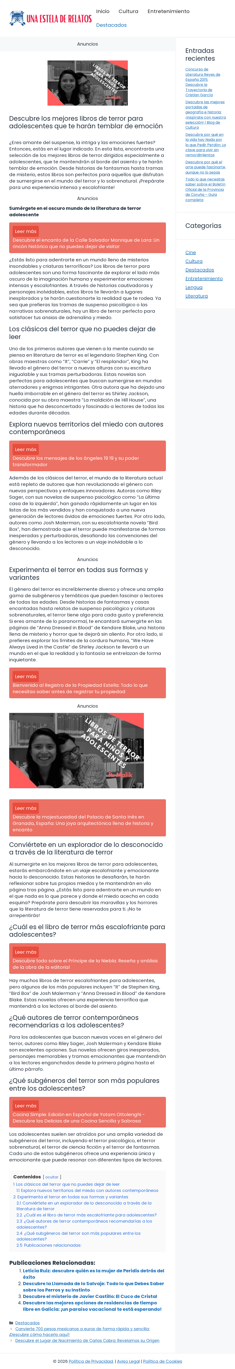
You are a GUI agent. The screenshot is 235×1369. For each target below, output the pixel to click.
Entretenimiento (169, 11)
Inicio (102, 11)
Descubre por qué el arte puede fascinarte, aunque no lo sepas (205, 167)
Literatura (196, 296)
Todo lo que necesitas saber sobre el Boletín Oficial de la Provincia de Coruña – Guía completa (205, 190)
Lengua (194, 287)
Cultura (128, 11)
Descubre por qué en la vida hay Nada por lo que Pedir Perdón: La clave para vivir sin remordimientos (205, 145)
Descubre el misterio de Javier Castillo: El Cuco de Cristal (90, 1296)
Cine (190, 252)
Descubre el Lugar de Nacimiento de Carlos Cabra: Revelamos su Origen (87, 1340)
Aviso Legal (128, 1361)
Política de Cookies (162, 1361)
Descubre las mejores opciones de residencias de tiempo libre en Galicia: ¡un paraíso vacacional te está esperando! (92, 1306)
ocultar (52, 1177)
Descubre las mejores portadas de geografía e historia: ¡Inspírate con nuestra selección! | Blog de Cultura (205, 114)
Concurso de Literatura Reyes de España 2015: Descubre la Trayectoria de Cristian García (202, 82)
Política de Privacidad (91, 1361)
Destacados (111, 25)
